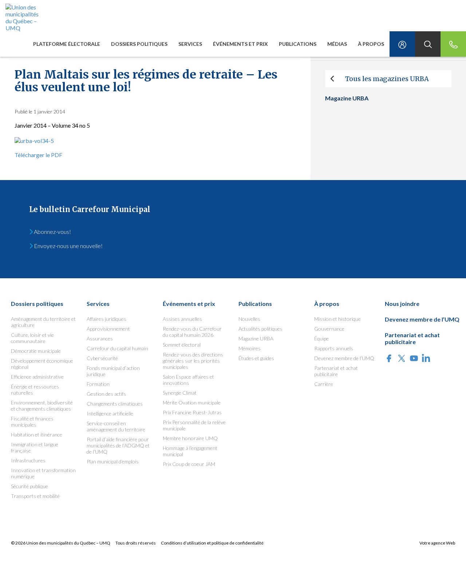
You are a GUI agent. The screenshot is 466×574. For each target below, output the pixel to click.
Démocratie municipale (36, 351)
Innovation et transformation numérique (43, 473)
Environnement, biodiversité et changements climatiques (42, 405)
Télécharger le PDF (38, 154)
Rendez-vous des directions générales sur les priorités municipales (193, 360)
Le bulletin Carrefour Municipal (89, 209)
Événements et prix (240, 44)
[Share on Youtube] (414, 359)
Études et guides (256, 358)
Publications (297, 44)
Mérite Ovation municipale (192, 402)
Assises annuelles (182, 319)
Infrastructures (28, 460)
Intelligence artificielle (110, 413)
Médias (337, 44)
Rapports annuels (333, 348)
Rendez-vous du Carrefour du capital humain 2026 (192, 332)
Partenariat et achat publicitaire (336, 371)
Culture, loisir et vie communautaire (32, 338)
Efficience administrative (37, 377)
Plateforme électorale (66, 44)
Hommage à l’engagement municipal (190, 451)
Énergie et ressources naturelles (35, 389)
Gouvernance (329, 329)
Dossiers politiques (139, 44)
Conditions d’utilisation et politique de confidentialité (212, 543)
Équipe (321, 338)
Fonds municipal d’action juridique (113, 371)
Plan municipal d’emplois (113, 461)
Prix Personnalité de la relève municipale (194, 425)
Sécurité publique (29, 486)
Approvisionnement (108, 329)
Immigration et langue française (34, 447)
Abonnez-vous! (52, 231)
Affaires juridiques (106, 319)
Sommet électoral (182, 345)
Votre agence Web (437, 543)
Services (190, 44)
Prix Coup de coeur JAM (189, 464)
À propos (371, 44)
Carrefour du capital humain (117, 348)
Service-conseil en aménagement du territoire (116, 426)
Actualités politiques (260, 329)
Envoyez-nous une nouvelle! (68, 245)
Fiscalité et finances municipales (32, 421)
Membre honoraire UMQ (190, 438)
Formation (98, 384)
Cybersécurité (102, 358)
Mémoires (249, 348)
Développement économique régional (42, 364)
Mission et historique (337, 319)
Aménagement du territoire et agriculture (43, 322)
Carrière (323, 384)
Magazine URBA (255, 338)
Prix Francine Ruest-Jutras (192, 412)
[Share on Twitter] (401, 359)
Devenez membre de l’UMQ (344, 358)
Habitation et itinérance (36, 434)
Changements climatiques (115, 403)
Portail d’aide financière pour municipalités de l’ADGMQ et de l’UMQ (118, 445)
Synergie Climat (180, 393)
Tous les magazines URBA (387, 79)
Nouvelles (249, 319)
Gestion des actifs (106, 394)
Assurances (100, 338)
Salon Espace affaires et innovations (188, 380)
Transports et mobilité (35, 496)
